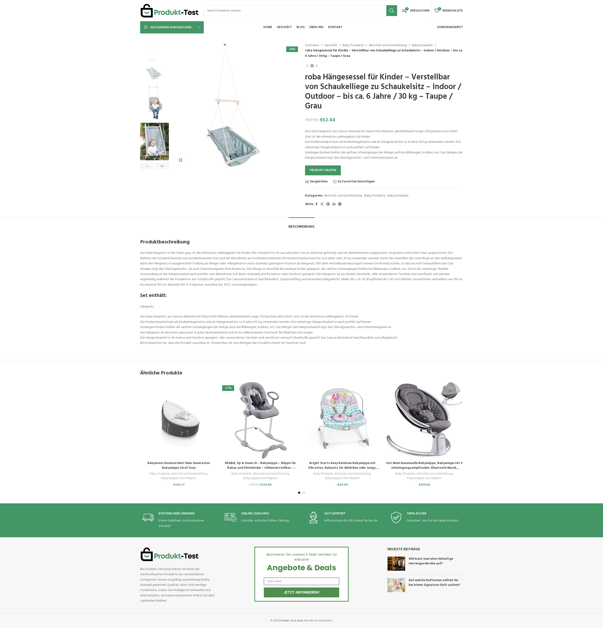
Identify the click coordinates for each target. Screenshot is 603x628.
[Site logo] (169, 10)
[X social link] (322, 204)
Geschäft (330, 45)
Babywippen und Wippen (178, 478)
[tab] (301, 224)
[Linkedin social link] (334, 204)
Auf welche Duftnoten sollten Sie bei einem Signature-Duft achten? (434, 583)
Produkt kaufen (323, 170)
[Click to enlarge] (181, 160)
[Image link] (169, 554)
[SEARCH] (391, 10)
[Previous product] (307, 65)
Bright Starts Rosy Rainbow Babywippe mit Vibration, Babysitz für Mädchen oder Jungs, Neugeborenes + (342, 467)
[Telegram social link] (340, 204)
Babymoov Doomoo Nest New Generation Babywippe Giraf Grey (178, 465)
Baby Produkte (353, 45)
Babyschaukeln (422, 45)
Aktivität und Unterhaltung (388, 45)
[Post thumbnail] (396, 564)
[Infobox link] (177, 520)
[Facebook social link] (316, 204)
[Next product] (316, 65)
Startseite (312, 45)
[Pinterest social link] (328, 204)
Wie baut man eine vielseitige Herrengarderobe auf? (431, 561)
